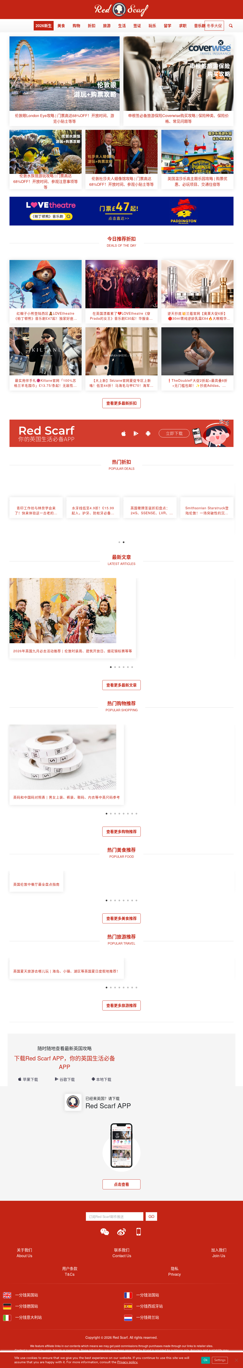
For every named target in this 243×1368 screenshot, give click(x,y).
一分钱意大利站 (28, 1317)
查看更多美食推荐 (121, 918)
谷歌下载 (67, 1079)
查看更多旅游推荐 (121, 1005)
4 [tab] (124, 666)
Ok (206, 1360)
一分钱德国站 (26, 1306)
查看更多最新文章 (121, 685)
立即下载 (174, 433)
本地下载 (103, 1079)
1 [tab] (119, 541)
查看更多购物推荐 (121, 831)
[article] (64, 81)
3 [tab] (119, 666)
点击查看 (121, 1184)
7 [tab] (132, 813)
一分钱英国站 (26, 1295)
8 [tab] (136, 813)
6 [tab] (132, 666)
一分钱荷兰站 (147, 1317)
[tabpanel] (36, 510)
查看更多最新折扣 (121, 403)
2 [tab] (124, 541)
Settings (219, 1360)
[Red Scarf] (121, 5)
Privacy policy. (127, 1362)
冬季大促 (214, 25)
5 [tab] (128, 666)
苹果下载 (30, 1079)
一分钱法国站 (147, 1295)
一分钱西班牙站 (149, 1306)
